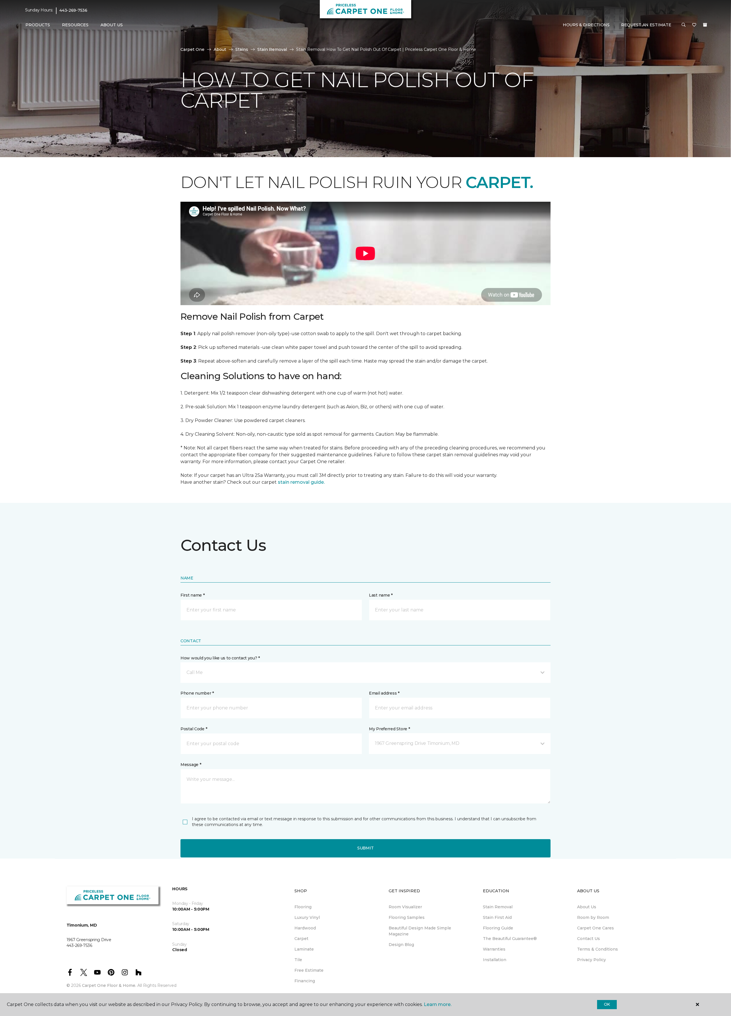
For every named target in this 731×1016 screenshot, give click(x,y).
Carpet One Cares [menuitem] (595, 928)
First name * (192, 595)
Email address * (384, 693)
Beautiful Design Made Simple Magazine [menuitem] (420, 931)
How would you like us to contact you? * (220, 658)
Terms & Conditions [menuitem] (597, 949)
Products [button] (37, 24)
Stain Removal (272, 49)
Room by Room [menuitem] (593, 917)
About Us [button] (112, 24)
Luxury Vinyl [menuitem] (307, 917)
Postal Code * (193, 729)
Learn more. (437, 1004)
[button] (683, 25)
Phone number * (197, 693)
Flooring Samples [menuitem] (407, 917)
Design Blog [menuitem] (401, 944)
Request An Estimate (646, 24)
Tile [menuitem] (298, 959)
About (220, 49)
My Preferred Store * (389, 729)
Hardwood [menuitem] (305, 928)
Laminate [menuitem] (304, 949)
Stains (241, 49)
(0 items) (705, 25)
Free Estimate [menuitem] (309, 970)
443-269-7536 (73, 10)
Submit (365, 848)
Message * (190, 765)
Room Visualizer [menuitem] (405, 906)
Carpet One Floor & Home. (109, 985)
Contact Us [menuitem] (588, 938)
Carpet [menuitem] (301, 938)
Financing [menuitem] (304, 980)
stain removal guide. (301, 482)
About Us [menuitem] (586, 906)
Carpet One (192, 49)
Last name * (381, 595)
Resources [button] (75, 24)
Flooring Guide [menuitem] (498, 928)
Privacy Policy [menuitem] (591, 959)
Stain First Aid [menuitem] (497, 917)
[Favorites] (694, 25)
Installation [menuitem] (494, 959)
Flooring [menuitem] (303, 906)
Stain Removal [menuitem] (498, 906)
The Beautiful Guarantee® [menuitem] (510, 938)
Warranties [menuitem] (494, 949)
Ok (607, 1004)
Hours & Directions (586, 24)
